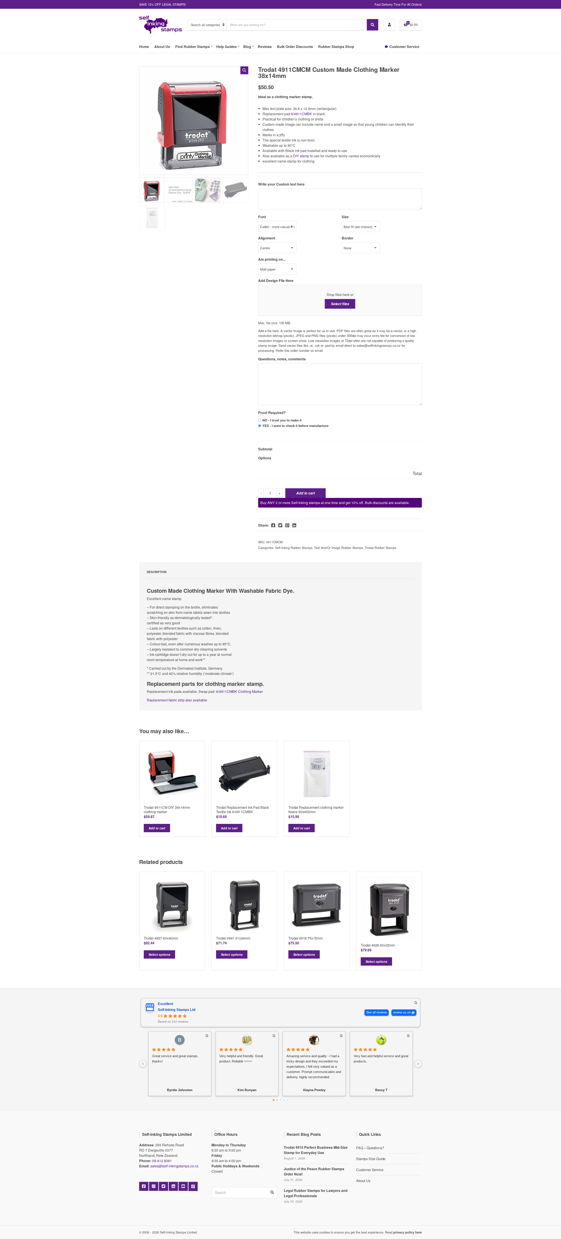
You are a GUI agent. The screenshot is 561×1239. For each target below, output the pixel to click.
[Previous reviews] (143, 1063)
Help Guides (226, 46)
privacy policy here (407, 1232)
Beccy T (381, 1090)
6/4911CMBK (301, 113)
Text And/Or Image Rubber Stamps (338, 547)
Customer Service (404, 46)
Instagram (153, 1186)
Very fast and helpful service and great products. (381, 1058)
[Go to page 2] (280, 1100)
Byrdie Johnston (179, 1090)
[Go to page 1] (277, 1100)
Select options (159, 954)
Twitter (163, 1186)
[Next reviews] (418, 1063)
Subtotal (265, 448)
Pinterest (193, 1186)
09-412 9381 (162, 1160)
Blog (247, 46)
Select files (340, 303)
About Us (162, 46)
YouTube (183, 1186)
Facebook (143, 1186)
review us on (402, 1012)
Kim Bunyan (247, 1090)
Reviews (265, 46)
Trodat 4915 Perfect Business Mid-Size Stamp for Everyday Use (316, 1150)
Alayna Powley (314, 1090)
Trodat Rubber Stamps (380, 547)
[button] (244, 70)
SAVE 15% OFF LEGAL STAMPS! (162, 4)
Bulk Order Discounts (295, 46)
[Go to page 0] (273, 1100)
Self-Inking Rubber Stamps (293, 547)
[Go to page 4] (287, 1100)
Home (144, 46)
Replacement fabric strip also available (177, 700)
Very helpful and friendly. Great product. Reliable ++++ (241, 1058)
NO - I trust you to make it (282, 420)
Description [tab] (156, 572)
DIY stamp (301, 155)
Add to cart (305, 493)
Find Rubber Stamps (192, 46)
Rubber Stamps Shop (336, 46)
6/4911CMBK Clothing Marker (239, 691)
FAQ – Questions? (370, 1147)
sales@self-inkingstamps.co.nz (174, 1165)
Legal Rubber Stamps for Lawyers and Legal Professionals (316, 1193)
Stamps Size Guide (370, 1158)
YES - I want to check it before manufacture (295, 425)
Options (264, 457)
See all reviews (376, 1012)
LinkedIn (173, 1186)
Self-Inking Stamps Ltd (176, 1010)
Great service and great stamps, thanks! (175, 1058)
